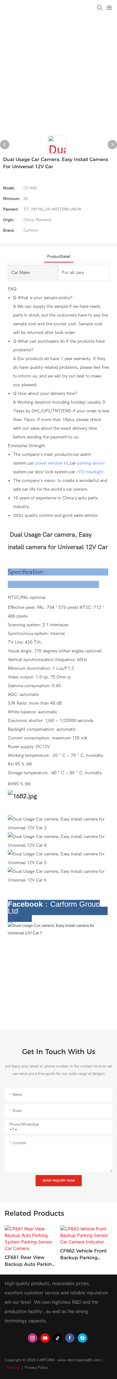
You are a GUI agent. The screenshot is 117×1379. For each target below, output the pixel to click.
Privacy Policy (36, 1367)
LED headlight (90, 471)
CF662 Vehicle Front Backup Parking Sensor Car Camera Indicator (83, 1254)
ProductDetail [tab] (58, 256)
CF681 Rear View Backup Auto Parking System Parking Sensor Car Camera (30, 1261)
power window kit (52, 463)
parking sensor (91, 463)
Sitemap (13, 1367)
